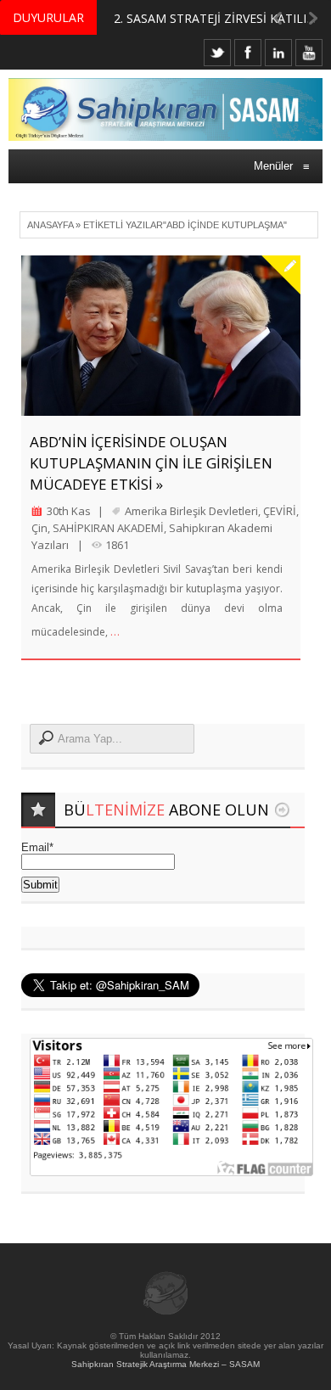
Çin (39, 527)
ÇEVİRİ (279, 510)
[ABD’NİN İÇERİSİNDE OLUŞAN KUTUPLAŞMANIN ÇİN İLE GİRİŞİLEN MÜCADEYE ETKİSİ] (160, 335)
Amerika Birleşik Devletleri (191, 510)
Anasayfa (50, 225)
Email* (37, 847)
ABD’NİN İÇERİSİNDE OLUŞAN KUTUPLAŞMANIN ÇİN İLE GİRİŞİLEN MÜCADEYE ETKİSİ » (151, 463)
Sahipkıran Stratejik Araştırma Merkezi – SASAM (165, 1364)
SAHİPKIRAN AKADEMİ (108, 527)
